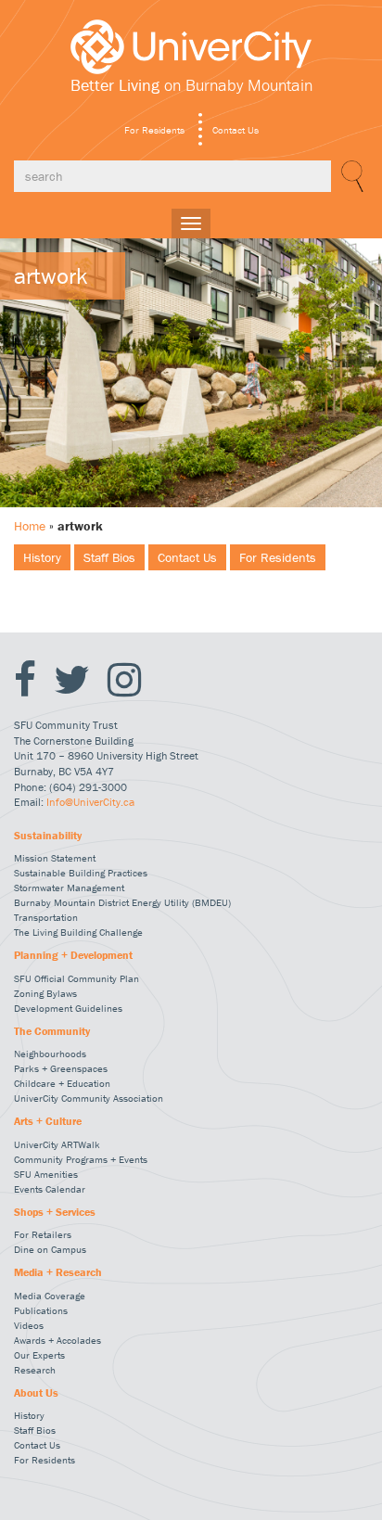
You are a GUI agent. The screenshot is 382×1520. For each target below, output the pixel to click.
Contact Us (235, 129)
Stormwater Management (69, 887)
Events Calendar (49, 1188)
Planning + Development (73, 955)
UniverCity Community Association (88, 1098)
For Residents (154, 129)
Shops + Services (55, 1212)
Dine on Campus (50, 1249)
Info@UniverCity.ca (90, 802)
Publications (41, 1310)
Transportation (46, 917)
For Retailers (42, 1234)
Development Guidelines (68, 1008)
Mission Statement (55, 857)
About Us (36, 1392)
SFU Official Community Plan (76, 978)
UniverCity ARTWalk (57, 1144)
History (42, 557)
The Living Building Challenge (78, 932)
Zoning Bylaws (45, 993)
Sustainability (48, 835)
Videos (29, 1325)
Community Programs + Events (80, 1159)
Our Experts (39, 1354)
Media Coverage (49, 1295)
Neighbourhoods (50, 1053)
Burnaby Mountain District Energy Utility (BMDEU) (122, 902)
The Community (52, 1031)
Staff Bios (109, 557)
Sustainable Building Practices (80, 872)
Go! (349, 176)
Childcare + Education (62, 1083)
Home (29, 525)
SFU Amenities (46, 1174)
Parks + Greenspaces (61, 1068)
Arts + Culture (48, 1121)
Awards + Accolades (57, 1340)
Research (35, 1369)
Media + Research (58, 1272)
